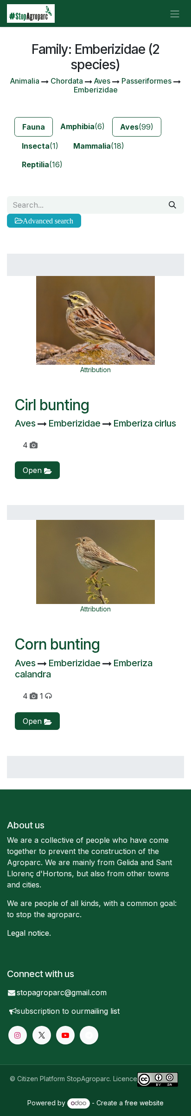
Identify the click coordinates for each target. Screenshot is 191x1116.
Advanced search (48, 220)
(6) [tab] (82, 126)
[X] (41, 1035)
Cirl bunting (52, 405)
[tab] (33, 127)
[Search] (172, 205)
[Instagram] (17, 1035)
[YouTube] (65, 1035)
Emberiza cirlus (145, 423)
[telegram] (89, 1035)
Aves (26, 423)
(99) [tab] (136, 126)
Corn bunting (57, 644)
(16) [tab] (42, 164)
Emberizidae (75, 423)
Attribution (95, 370)
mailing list (102, 1011)
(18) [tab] (98, 146)
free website (144, 1103)
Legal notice (28, 933)
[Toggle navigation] (175, 13)
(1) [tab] (40, 146)
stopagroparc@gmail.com (62, 992)
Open (33, 470)
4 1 (33, 696)
